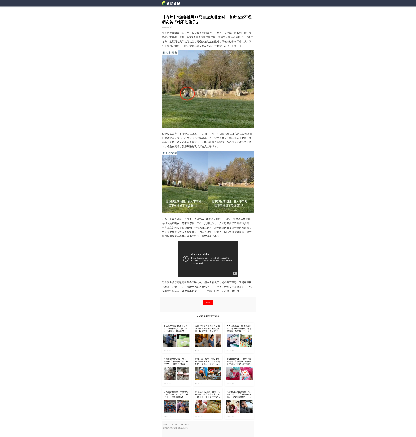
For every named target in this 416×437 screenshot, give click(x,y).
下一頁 (208, 302)
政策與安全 (173, 428)
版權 (186, 428)
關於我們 (166, 428)
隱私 (182, 428)
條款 (179, 428)
